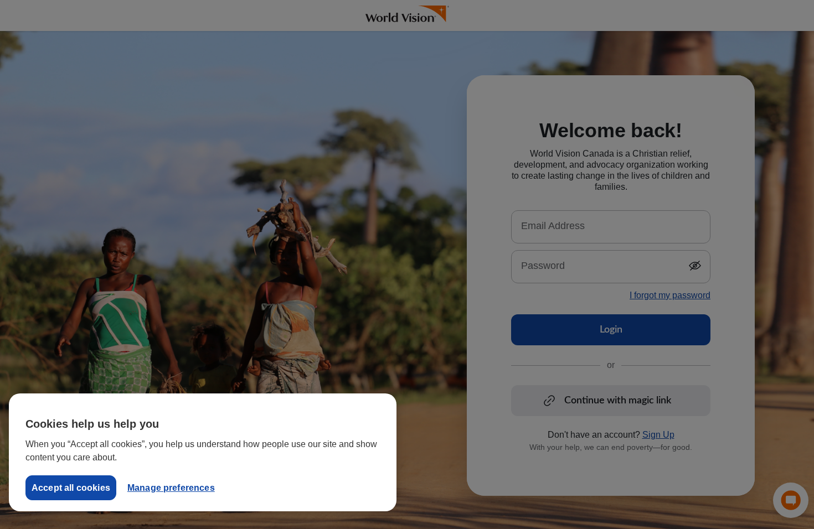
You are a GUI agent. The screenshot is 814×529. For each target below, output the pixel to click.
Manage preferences (171, 487)
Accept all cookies (71, 487)
